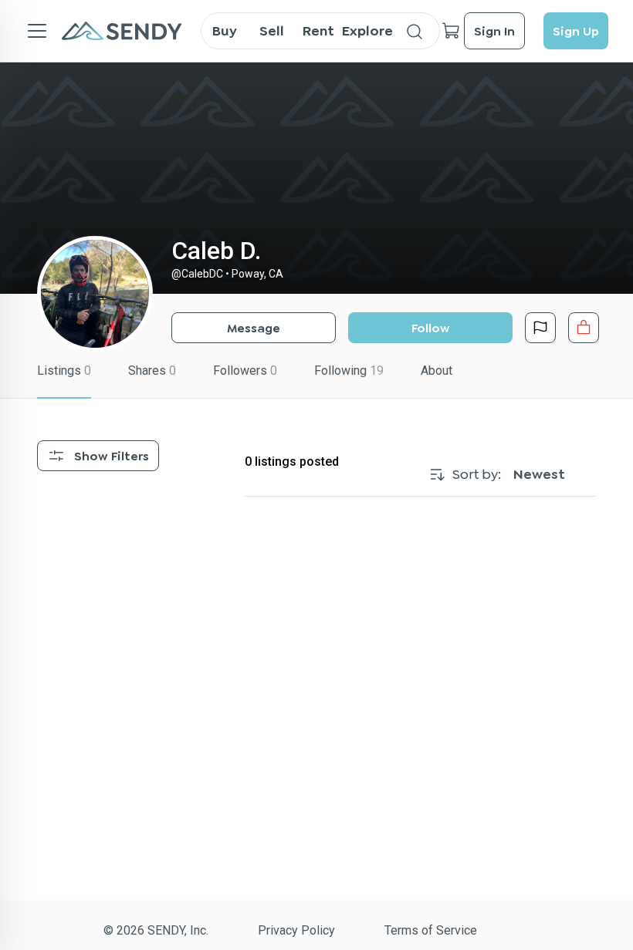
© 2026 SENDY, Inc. (155, 930)
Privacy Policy (296, 930)
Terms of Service (430, 930)
